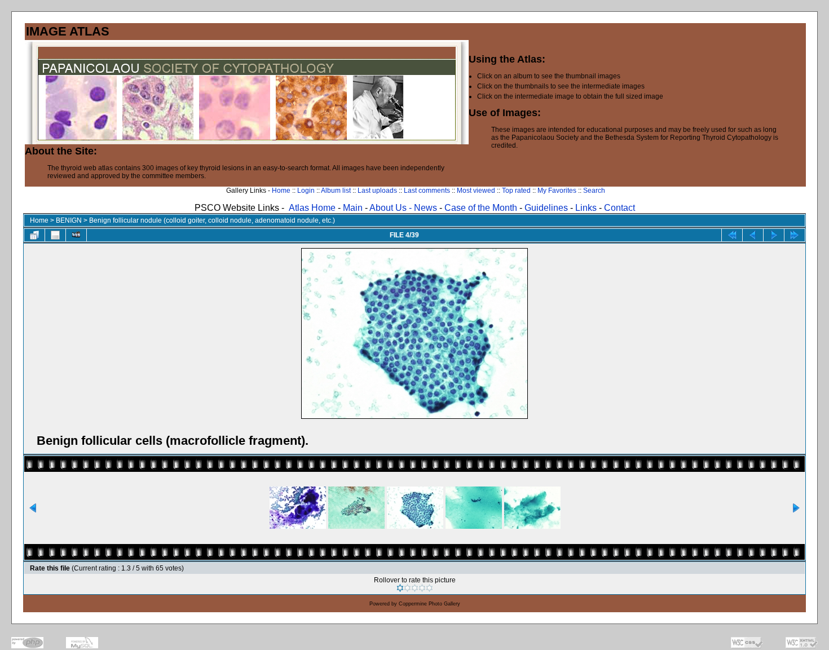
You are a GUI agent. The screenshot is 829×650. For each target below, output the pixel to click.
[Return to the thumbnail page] (34, 235)
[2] (407, 588)
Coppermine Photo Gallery (429, 604)
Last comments (427, 190)
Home (281, 190)
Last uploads (377, 190)
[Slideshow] (76, 235)
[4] (422, 588)
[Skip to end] (794, 235)
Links (586, 208)
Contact (619, 208)
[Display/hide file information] (55, 235)
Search (594, 190)
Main (353, 208)
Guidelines (546, 208)
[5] (429, 588)
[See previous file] (753, 235)
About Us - (391, 208)
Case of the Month (481, 208)
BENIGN (69, 220)
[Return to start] (732, 235)
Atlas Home (312, 208)
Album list (336, 190)
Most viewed (476, 190)
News (425, 208)
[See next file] (774, 235)
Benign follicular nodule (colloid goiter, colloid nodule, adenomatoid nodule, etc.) (212, 220)
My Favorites (556, 190)
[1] (400, 588)
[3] (414, 588)
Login (306, 190)
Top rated (516, 190)
